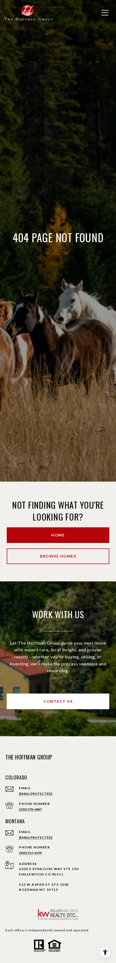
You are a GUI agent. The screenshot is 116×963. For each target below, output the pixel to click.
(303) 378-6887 (30, 809)
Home (58, 535)
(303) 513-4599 (30, 853)
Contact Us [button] (58, 701)
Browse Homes (58, 556)
